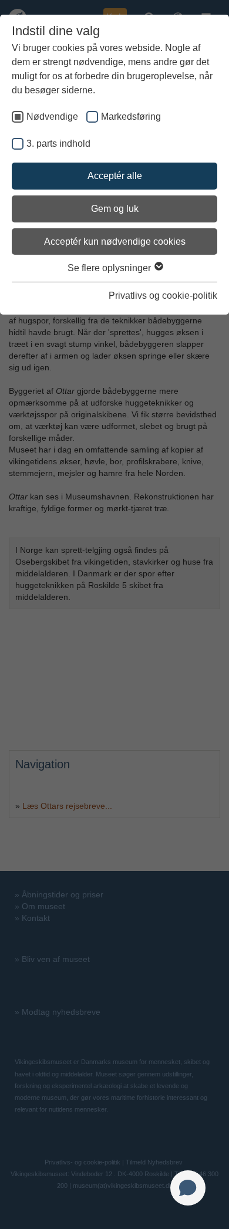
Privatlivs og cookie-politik (163, 296)
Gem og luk (115, 209)
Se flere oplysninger (110, 268)
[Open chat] (188, 1188)
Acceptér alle (114, 176)
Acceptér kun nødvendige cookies (115, 242)
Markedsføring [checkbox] (131, 116)
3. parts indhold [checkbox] (58, 143)
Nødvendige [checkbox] (52, 116)
